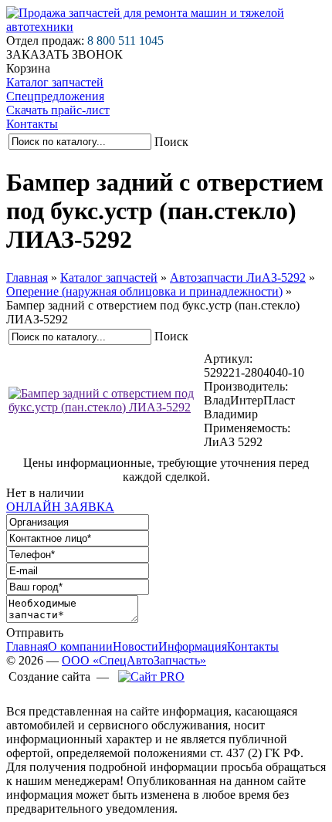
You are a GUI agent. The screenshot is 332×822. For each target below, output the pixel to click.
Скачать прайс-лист (58, 110)
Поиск (171, 141)
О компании (80, 646)
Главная (27, 277)
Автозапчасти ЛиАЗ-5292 (238, 277)
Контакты (32, 123)
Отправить (34, 632)
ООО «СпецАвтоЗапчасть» (134, 660)
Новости (135, 646)
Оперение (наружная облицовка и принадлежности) (144, 291)
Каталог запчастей (54, 82)
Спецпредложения (55, 96)
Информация (192, 646)
